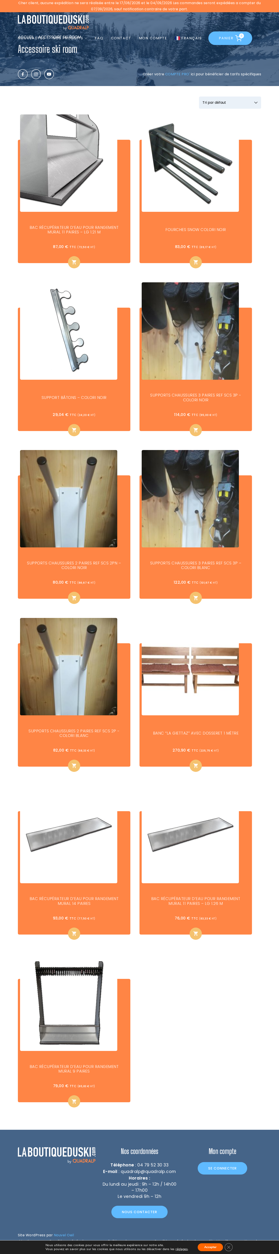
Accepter (210, 1247)
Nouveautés (31, 38)
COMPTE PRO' (177, 74)
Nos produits (68, 38)
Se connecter (222, 1168)
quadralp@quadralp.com (148, 1172)
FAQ (99, 38)
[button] (74, 262)
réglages (181, 1249)
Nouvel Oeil (64, 1235)
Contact (121, 38)
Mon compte (153, 38)
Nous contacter (139, 1211)
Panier (230, 37)
